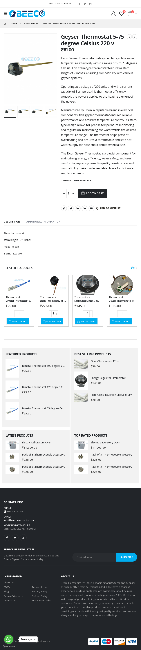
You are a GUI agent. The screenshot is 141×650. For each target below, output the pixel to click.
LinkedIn (78, 208)
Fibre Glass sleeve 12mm (105, 361)
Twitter (71, 208)
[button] (132, 268)
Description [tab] (12, 221)
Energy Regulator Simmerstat (90, 300)
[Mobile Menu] (5, 14)
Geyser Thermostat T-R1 (122, 300)
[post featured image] (12, 368)
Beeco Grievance (13, 596)
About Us (9, 582)
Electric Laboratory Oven (36, 442)
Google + (84, 208)
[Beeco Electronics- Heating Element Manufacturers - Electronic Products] (27, 13)
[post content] (19, 285)
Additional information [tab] (43, 221)
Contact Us (10, 600)
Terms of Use (39, 587)
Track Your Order (41, 600)
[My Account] (113, 13)
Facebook (64, 208)
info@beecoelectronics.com (19, 520)
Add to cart (95, 193)
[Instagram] (90, 3)
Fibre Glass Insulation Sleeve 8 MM (111, 394)
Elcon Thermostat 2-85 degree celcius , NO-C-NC (65, 300)
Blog (6, 591)
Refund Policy (40, 596)
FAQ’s (7, 587)
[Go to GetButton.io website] (9, 646)
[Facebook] (79, 3)
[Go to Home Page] (5, 24)
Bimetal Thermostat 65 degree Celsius (45, 408)
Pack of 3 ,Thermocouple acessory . (43, 454)
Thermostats (82, 180)
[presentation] (8, 69)
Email (91, 208)
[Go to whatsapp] (8, 639)
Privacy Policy (40, 591)
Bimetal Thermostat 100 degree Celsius (26, 300)
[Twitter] (85, 3)
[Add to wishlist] (26, 281)
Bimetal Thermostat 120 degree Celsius (45, 387)
